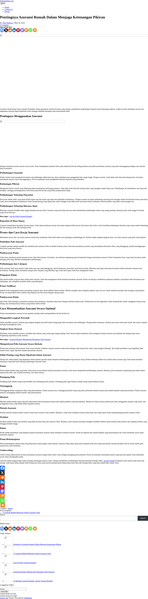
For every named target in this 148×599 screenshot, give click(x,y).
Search (2, 515)
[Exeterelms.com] (7, 1)
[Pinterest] (18, 30)
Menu (3, 3)
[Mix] (26, 30)
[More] (34, 30)
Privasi (7, 12)
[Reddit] (10, 30)
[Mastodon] (22, 30)
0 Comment (4, 25)
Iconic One (4, 598)
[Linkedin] (14, 30)
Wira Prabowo (8, 23)
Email (2, 589)
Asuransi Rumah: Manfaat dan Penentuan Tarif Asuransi (30, 339)
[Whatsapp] (30, 30)
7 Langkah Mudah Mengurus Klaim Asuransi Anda (20, 513)
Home (7, 7)
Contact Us (9, 9)
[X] (6, 30)
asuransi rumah (109, 461)
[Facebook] (2, 30)
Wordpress (28, 598)
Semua (10, 508)
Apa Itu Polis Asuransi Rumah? (20, 216)
